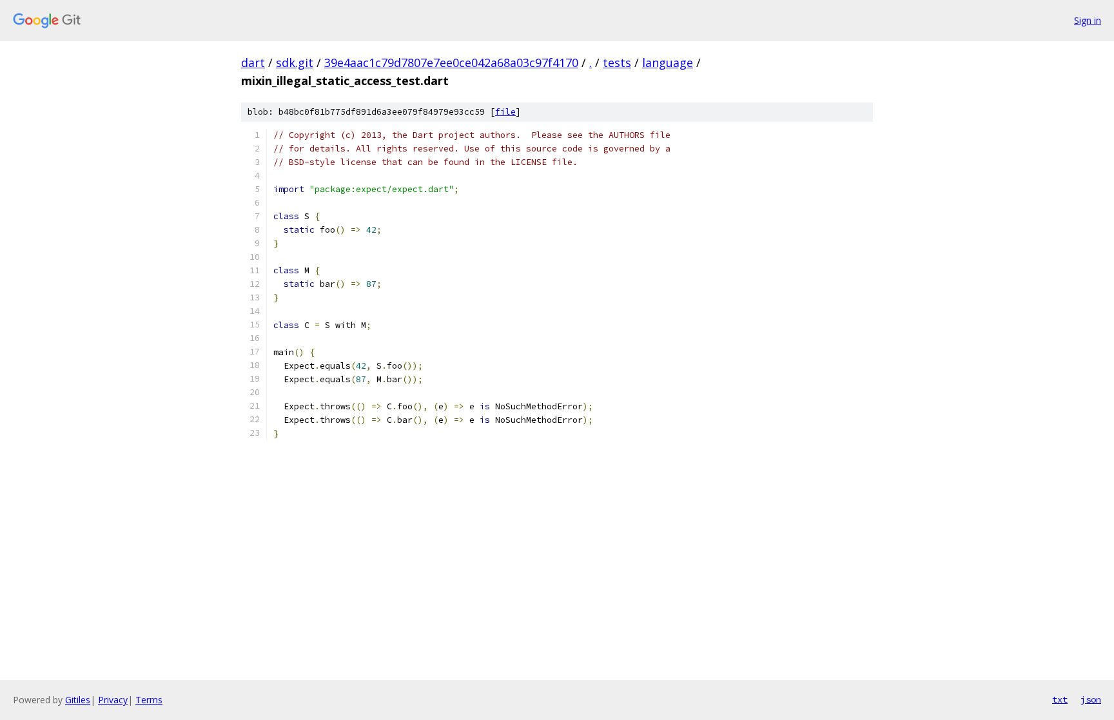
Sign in (1087, 20)
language (667, 62)
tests (617, 62)
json (1090, 699)
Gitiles (77, 700)
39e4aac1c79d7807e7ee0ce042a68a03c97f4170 (451, 62)
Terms (148, 700)
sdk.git (294, 62)
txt (1060, 699)
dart (253, 62)
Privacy (113, 700)
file (505, 111)
